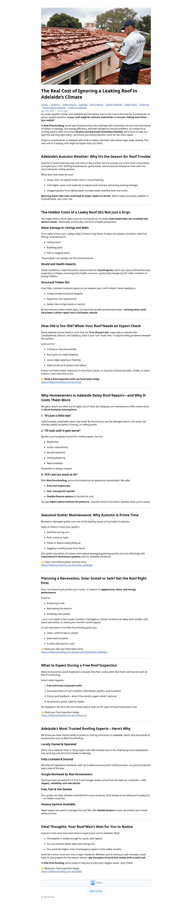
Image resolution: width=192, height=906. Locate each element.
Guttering (55, 104)
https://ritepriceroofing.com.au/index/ (61, 871)
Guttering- (145, 104)
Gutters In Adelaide (77, 107)
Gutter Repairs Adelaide (54, 107)
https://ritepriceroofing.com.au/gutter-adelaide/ (67, 565)
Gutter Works (131, 104)
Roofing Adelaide (114, 104)
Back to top (96, 891)
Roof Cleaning (96, 104)
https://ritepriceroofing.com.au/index (61, 382)
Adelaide (83, 104)
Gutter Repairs (69, 104)
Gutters (44, 104)
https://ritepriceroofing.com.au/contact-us (64, 715)
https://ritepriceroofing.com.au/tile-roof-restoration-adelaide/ (74, 652)
